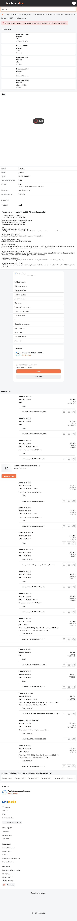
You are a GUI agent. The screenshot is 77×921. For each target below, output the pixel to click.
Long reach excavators (22, 307)
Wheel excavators (21, 286)
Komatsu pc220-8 (22, 34)
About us (5, 811)
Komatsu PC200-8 (22, 80)
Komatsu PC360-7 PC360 (28, 720)
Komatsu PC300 (22, 46)
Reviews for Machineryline (11, 858)
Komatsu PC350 (25, 508)
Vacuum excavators (21, 320)
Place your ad (9, 476)
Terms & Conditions (8, 848)
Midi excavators (20, 294)
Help (3, 814)
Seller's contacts (7, 818)
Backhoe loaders (20, 290)
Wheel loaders (19, 328)
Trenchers (18, 303)
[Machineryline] (8, 14)
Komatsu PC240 (25, 618)
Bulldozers (18, 341)
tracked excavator (24, 176)
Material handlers (20, 299)
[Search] (74, 9)
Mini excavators (20, 282)
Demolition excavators (22, 324)
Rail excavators (20, 315)
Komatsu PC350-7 (26, 533)
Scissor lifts (19, 332)
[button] (74, 3)
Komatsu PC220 (25, 671)
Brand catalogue (7, 862)
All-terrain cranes (20, 337)
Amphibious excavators (22, 311)
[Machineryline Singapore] (14, 3)
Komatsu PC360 (25, 571)
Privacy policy (7, 851)
